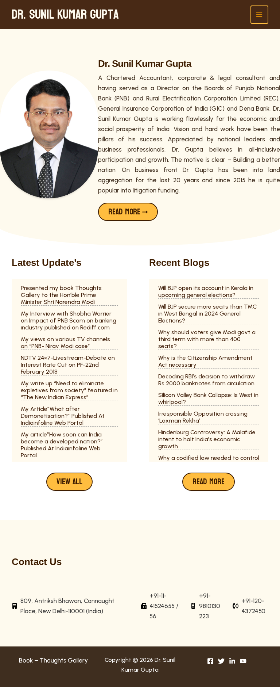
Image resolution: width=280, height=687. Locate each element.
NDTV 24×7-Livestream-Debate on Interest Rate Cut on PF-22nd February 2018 (68, 364)
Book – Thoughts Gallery (53, 660)
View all (69, 481)
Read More (208, 481)
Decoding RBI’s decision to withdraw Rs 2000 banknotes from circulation (206, 380)
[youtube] (243, 661)
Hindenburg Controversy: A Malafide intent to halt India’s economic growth (207, 439)
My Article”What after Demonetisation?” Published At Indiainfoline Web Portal (63, 415)
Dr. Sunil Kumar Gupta (65, 14)
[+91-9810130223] (206, 606)
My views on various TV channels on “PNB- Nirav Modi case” (65, 343)
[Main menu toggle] (259, 14)
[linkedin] (232, 661)
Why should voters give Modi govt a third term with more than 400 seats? (207, 339)
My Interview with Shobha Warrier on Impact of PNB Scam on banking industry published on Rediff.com (68, 320)
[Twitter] (221, 661)
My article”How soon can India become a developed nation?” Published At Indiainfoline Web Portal (62, 445)
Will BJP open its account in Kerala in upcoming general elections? (205, 291)
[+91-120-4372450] (250, 606)
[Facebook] (210, 661)
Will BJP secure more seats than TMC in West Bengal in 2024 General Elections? (207, 313)
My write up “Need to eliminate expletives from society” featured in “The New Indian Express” (69, 390)
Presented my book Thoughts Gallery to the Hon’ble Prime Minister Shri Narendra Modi (61, 295)
